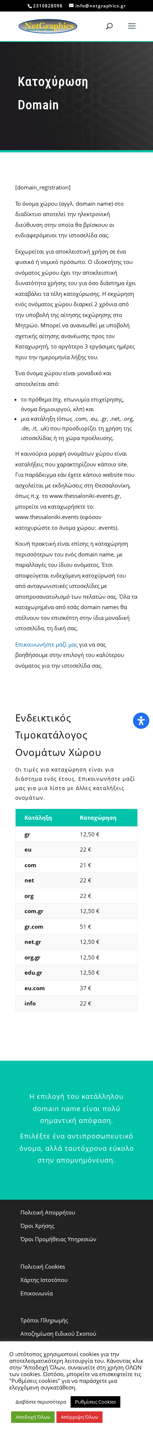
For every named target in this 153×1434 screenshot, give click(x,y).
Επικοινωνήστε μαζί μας (46, 644)
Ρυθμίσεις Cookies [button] (95, 1401)
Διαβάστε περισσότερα (41, 1401)
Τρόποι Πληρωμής (44, 1320)
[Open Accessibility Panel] (141, 721)
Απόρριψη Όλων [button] (79, 1417)
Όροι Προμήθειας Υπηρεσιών (58, 1239)
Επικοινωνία (36, 1293)
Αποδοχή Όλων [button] (33, 1417)
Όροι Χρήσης (37, 1225)
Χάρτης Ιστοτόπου (44, 1279)
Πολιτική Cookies (42, 1266)
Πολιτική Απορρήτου (47, 1212)
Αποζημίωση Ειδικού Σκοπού (58, 1333)
